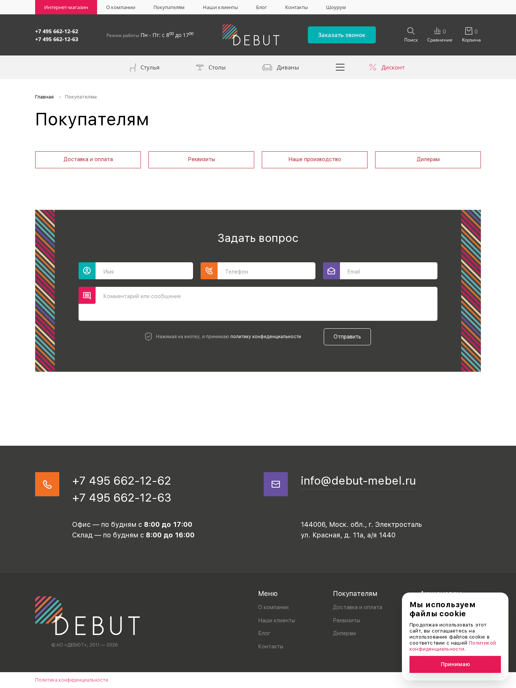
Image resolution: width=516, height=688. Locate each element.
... (340, 67)
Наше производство (314, 159)
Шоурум (336, 7)
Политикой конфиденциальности (452, 646)
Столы (217, 67)
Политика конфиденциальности (71, 680)
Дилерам (428, 159)
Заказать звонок (341, 34)
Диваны (288, 67)
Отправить (347, 337)
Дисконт (393, 67)
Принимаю (455, 664)
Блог (261, 7)
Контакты (296, 7)
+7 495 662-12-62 (56, 31)
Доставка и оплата (88, 159)
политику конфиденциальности (265, 336)
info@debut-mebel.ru (358, 480)
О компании (120, 7)
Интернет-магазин (66, 7)
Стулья (150, 67)
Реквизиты (201, 159)
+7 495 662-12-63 (56, 39)
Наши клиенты (220, 7)
